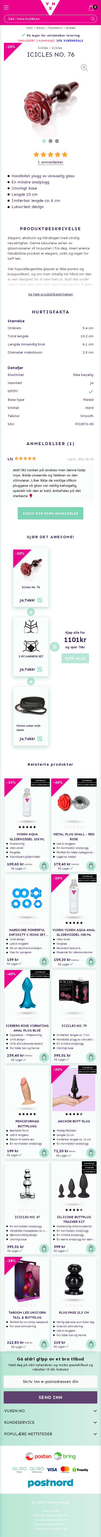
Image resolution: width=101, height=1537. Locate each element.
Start (29, 28)
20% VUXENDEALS (69, 40)
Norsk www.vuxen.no (50, 1524)
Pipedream (55, 28)
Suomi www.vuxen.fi (50, 1519)
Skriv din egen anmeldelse (50, 513)
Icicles (71, 28)
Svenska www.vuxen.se (50, 1515)
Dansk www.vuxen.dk (50, 1528)
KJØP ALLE (75, 658)
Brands (40, 28)
